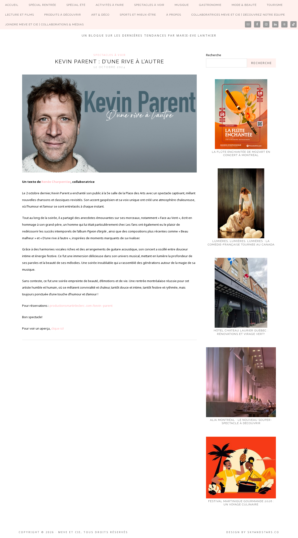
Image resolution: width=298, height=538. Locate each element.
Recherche (213, 55)
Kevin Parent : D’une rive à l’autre (109, 61)
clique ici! (57, 328)
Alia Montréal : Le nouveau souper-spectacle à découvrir (241, 421)
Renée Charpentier (56, 182)
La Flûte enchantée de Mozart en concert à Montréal (241, 153)
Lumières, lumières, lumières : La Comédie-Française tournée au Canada (241, 242)
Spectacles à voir (109, 55)
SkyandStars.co (263, 532)
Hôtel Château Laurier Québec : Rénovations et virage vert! (241, 332)
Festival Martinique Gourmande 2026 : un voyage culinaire (241, 503)
